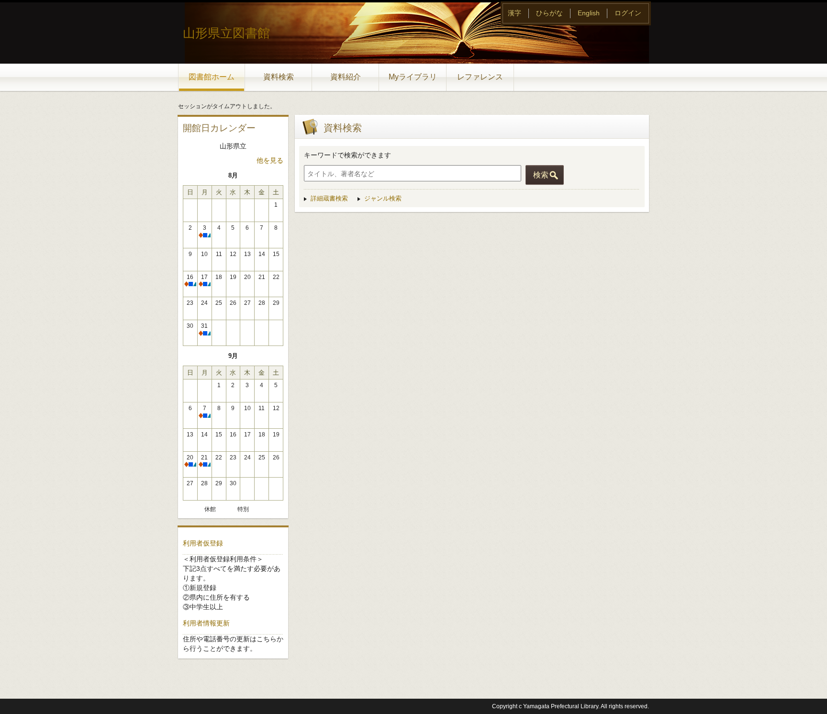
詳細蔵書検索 (329, 198)
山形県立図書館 (226, 33)
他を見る (270, 160)
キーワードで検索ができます (347, 155)
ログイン (628, 13)
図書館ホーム (212, 77)
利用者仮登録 (203, 543)
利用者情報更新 (206, 623)
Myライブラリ (413, 77)
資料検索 (278, 77)
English (589, 13)
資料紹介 (345, 77)
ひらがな (549, 13)
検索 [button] (540, 175)
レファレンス (480, 77)
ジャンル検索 (383, 198)
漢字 (514, 13)
